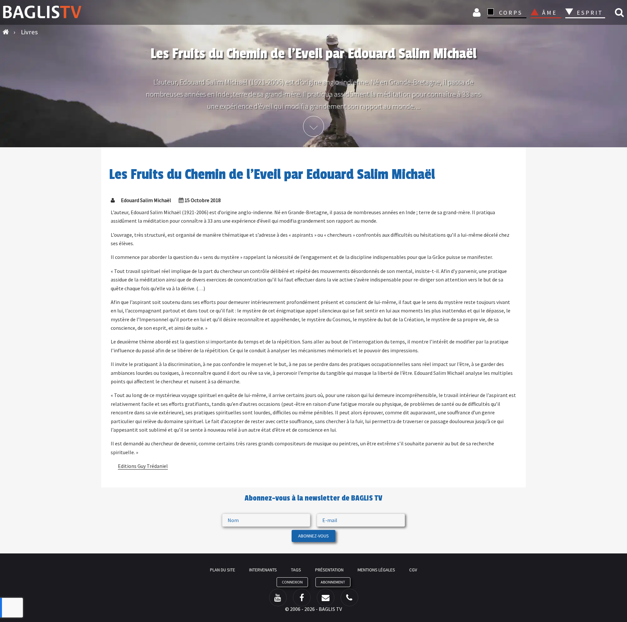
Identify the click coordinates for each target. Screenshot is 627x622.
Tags (296, 570)
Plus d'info (313, 126)
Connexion (478, 12)
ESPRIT (589, 12)
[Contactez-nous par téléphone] (349, 597)
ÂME (549, 12)
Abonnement (333, 582)
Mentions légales (376, 570)
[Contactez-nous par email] (325, 597)
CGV (413, 570)
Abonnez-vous (313, 536)
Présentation (329, 570)
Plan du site (222, 570)
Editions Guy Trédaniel (143, 466)
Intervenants (263, 570)
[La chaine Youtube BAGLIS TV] (278, 597)
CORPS (510, 12)
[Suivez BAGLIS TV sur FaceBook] (302, 597)
